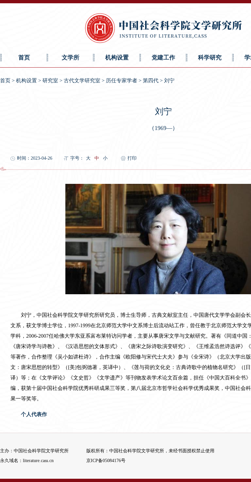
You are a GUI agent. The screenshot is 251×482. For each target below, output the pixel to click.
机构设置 (117, 57)
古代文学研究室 (82, 80)
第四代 (151, 80)
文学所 (70, 57)
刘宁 (169, 80)
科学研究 (210, 57)
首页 (24, 57)
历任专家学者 (121, 80)
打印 (132, 158)
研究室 (50, 80)
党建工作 (163, 57)
